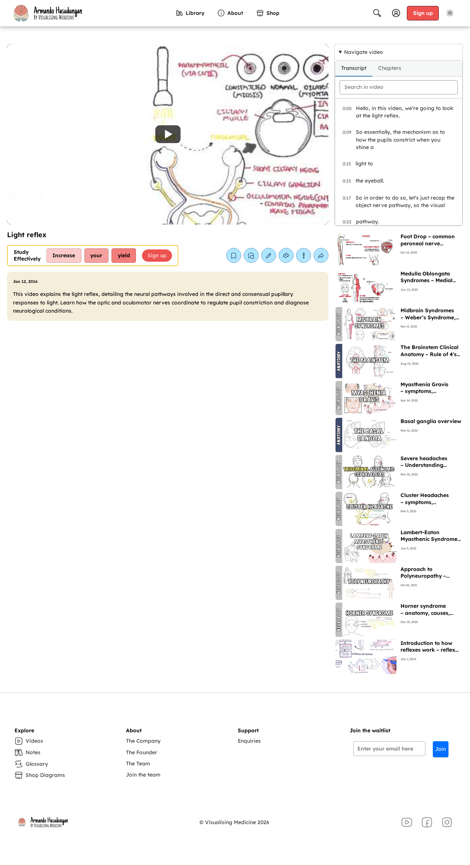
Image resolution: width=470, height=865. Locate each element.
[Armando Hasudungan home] (47, 13)
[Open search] (377, 13)
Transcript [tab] (353, 68)
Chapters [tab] (389, 68)
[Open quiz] (286, 255)
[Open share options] (321, 255)
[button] (167, 134)
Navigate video (363, 52)
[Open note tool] (268, 255)
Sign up (423, 13)
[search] (399, 87)
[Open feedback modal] (303, 255)
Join (440, 749)
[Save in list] (233, 255)
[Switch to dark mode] (450, 13)
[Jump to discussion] (251, 255)
